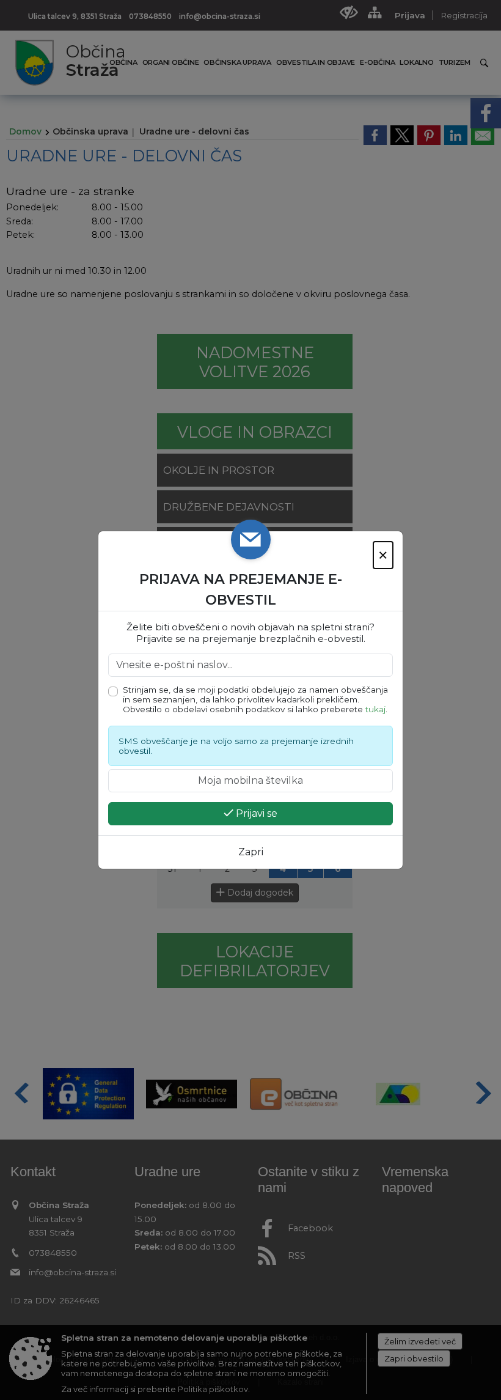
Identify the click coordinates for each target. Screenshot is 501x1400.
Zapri (250, 852)
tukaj (375, 709)
